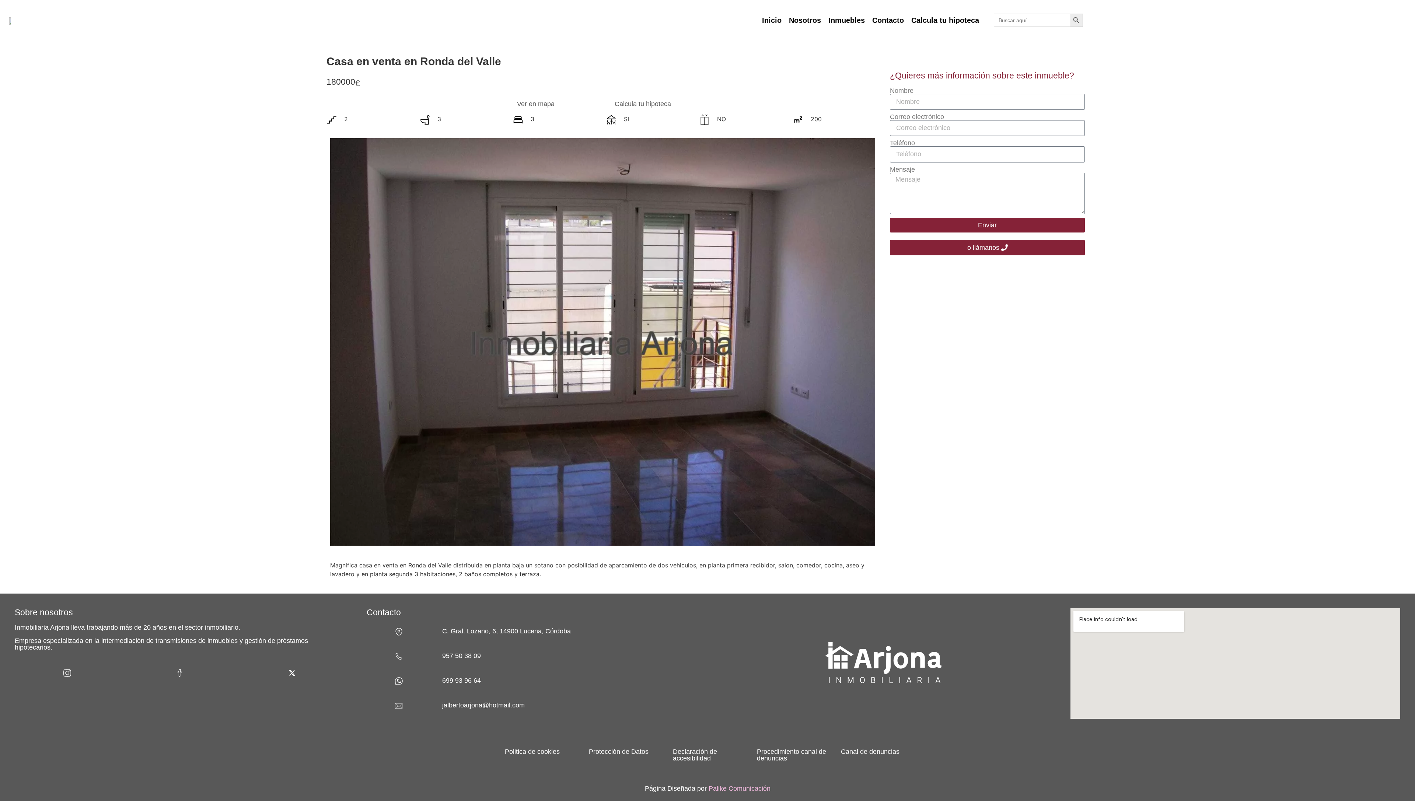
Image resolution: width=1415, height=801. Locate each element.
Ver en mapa (536, 104)
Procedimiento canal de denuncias (791, 755)
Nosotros (805, 20)
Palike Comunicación (740, 788)
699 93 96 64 (461, 680)
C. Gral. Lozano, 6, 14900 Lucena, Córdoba (506, 631)
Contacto (888, 20)
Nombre (901, 90)
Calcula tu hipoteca (945, 20)
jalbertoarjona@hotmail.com (483, 705)
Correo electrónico (917, 116)
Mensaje (902, 169)
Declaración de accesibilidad (695, 755)
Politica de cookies (532, 751)
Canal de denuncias (870, 751)
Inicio (772, 20)
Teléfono (902, 143)
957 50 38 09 (461, 656)
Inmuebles (846, 20)
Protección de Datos (619, 751)
